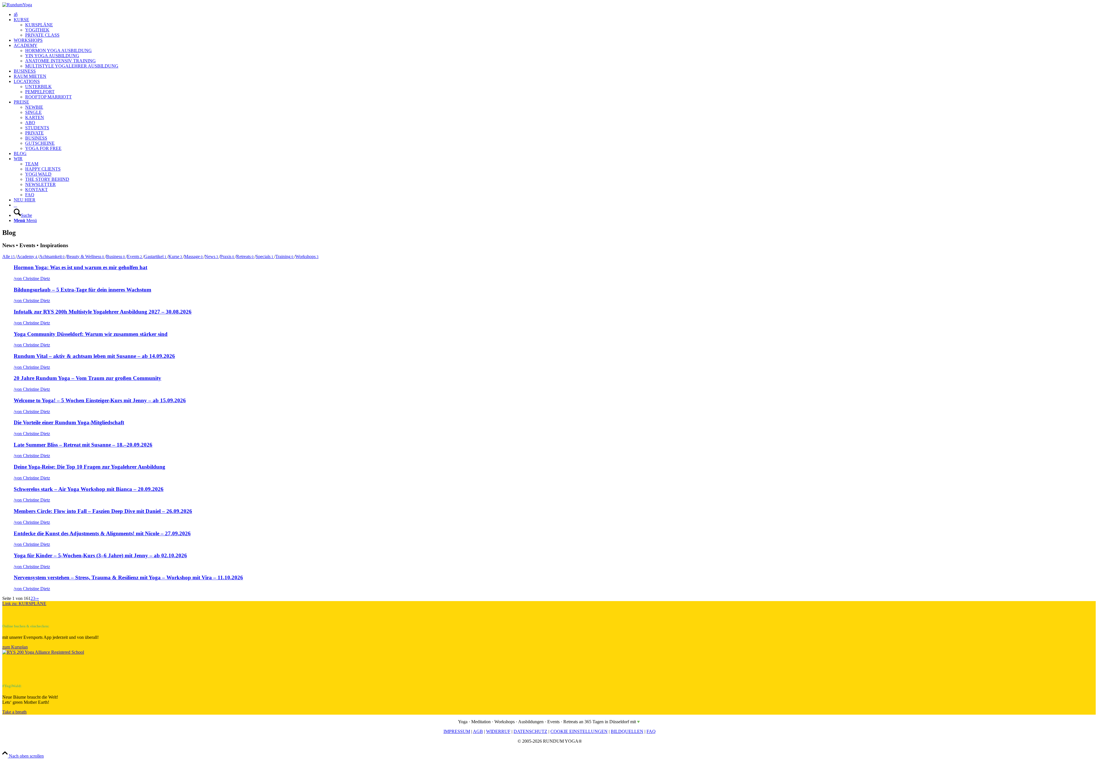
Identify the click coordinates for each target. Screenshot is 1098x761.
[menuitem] (555, 14)
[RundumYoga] (17, 4)
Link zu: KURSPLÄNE (24, 603)
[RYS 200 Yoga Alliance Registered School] (43, 652)
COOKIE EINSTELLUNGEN (579, 731)
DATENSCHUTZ (530, 731)
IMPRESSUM (456, 731)
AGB (478, 731)
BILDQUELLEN (627, 731)
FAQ (651, 731)
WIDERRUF (498, 731)
